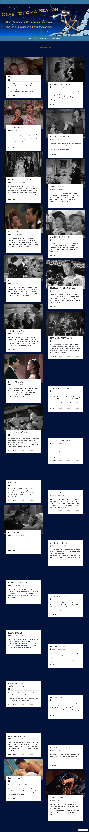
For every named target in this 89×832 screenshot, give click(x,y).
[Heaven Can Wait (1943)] (65, 734)
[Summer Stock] (23, 114)
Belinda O (12, 80)
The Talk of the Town (61, 338)
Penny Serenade (58, 596)
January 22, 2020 (61, 391)
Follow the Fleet (17, 482)
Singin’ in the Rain (59, 543)
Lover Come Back (17, 778)
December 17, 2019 (20, 485)
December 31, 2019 (62, 443)
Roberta (12, 281)
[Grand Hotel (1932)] (65, 375)
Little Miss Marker (17, 582)
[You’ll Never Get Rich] (65, 71)
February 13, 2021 (20, 130)
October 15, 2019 (61, 599)
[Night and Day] (23, 368)
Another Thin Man (17, 736)
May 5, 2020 (19, 283)
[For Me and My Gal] (65, 123)
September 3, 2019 (20, 689)
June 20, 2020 (19, 234)
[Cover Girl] (23, 218)
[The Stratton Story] (23, 419)
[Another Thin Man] (23, 723)
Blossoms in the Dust (60, 440)
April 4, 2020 (19, 333)
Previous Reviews (43, 38)
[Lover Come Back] (23, 769)
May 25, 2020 (61, 239)
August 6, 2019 (19, 738)
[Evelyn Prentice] (23, 519)
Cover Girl (13, 232)
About (35, 38)
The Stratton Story (18, 432)
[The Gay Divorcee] (65, 633)
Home (29, 38)
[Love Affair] (65, 479)
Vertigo (12, 77)
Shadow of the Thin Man (62, 237)
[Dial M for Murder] (65, 784)
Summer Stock (15, 127)
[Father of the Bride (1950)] (23, 166)
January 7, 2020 (19, 434)
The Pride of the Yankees (62, 288)
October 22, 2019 (20, 585)
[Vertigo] (23, 68)
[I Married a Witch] (65, 173)
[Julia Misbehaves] (23, 620)
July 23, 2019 (60, 750)
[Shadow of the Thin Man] (65, 224)
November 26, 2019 (62, 495)
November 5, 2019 (62, 545)
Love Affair (55, 492)
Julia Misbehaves (16, 633)
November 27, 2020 (20, 182)
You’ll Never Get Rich (61, 84)
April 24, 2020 (61, 290)
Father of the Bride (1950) (20, 179)
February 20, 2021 (62, 87)
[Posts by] (9, 80)
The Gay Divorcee (59, 646)
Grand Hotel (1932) (59, 388)
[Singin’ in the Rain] (65, 530)
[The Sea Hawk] (65, 684)
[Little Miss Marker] (23, 569)
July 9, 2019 (18, 781)
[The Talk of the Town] (65, 325)
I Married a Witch (59, 187)
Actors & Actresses (55, 38)
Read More (11, 95)
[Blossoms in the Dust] (65, 427)
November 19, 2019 (20, 535)
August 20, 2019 (61, 700)
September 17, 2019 (62, 649)
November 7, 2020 (62, 189)
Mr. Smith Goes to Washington (16, 684)
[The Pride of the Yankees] (65, 274)
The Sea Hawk (56, 697)
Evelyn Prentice (16, 532)
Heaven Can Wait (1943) (61, 747)
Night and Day (15, 382)
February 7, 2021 (61, 139)
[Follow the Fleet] (23, 469)
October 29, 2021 (20, 80)
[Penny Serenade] (65, 583)
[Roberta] (23, 268)
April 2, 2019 (60, 800)
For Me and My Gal (59, 136)
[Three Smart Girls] (23, 318)
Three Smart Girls (17, 331)
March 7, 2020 (61, 341)
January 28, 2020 (19, 384)
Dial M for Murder (59, 798)
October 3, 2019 (19, 635)
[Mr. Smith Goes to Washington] (23, 670)
